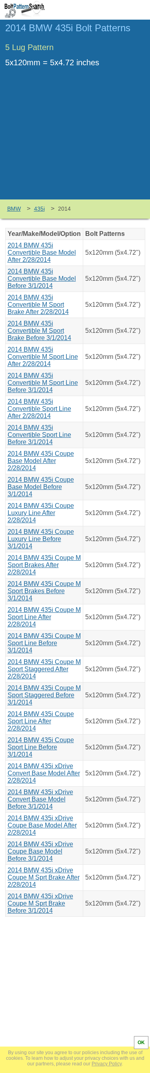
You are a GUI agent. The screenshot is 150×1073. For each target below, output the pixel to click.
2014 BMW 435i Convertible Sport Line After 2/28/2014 (39, 408)
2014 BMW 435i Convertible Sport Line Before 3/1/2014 (39, 434)
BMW (14, 208)
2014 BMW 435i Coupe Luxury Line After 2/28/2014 (41, 512)
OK (141, 1042)
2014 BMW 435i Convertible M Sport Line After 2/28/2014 (43, 356)
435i (39, 208)
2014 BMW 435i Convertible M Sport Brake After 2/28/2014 (38, 304)
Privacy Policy (107, 1064)
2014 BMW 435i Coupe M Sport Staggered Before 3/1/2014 (44, 695)
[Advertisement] (75, 139)
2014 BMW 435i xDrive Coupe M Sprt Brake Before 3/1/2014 (40, 903)
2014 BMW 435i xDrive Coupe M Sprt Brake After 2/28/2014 (44, 877)
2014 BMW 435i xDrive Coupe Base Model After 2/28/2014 (42, 825)
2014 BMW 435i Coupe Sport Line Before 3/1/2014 (41, 747)
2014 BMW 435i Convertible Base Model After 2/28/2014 (42, 252)
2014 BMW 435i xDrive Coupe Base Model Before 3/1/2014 (40, 851)
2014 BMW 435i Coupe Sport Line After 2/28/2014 (41, 721)
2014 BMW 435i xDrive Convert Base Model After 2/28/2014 (44, 773)
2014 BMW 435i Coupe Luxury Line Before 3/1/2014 (41, 539)
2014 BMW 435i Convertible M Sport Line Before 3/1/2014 (43, 382)
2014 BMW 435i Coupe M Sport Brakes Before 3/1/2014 (44, 591)
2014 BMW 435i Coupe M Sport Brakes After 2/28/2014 (44, 565)
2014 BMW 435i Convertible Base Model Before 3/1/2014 (42, 278)
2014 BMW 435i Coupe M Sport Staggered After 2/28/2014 (44, 669)
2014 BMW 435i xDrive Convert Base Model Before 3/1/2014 (40, 799)
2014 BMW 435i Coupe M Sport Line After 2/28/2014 (44, 617)
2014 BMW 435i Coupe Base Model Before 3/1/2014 (41, 486)
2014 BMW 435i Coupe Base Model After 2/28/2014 (41, 460)
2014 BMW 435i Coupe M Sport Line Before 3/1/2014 (44, 643)
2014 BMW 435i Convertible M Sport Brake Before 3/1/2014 (39, 330)
